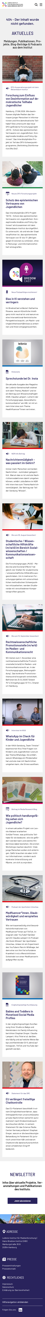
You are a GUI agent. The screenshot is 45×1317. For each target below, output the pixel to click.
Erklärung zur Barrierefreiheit (16, 1290)
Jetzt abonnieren (22, 1200)
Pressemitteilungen (11, 1265)
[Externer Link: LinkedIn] (20, 1310)
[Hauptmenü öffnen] (41, 4)
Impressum (7, 1284)
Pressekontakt (9, 1268)
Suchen (36, 4)
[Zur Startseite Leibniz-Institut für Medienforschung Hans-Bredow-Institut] (12, 5)
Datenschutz (8, 1287)
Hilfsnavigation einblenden (15, 1302)
